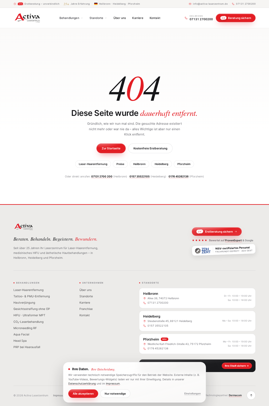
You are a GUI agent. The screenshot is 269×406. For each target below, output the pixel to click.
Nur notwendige (115, 393)
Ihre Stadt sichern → (237, 365)
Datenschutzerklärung (82, 383)
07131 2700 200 (101, 176)
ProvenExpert (233, 240)
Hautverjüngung (24, 302)
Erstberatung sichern (215, 231)
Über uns (119, 18)
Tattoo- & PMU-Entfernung (31, 296)
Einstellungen (192, 393)
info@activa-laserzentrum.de (210, 3)
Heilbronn (139, 164)
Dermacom (235, 395)
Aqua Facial (21, 334)
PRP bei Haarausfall (26, 347)
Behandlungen (69, 18)
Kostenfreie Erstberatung (150, 148)
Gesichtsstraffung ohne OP (31, 309)
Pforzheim (183, 164)
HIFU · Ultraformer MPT (29, 315)
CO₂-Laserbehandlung (28, 321)
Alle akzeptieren (83, 393)
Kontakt (155, 18)
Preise (120, 164)
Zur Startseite (111, 148)
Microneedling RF (25, 328)
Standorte (96, 18)
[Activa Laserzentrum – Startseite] (27, 18)
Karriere (137, 18)
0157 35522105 (139, 176)
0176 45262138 (179, 176)
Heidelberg (161, 164)
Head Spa (20, 340)
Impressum (59, 395)
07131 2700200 (246, 3)
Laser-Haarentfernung (93, 164)
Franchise (86, 309)
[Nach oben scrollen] (251, 395)
